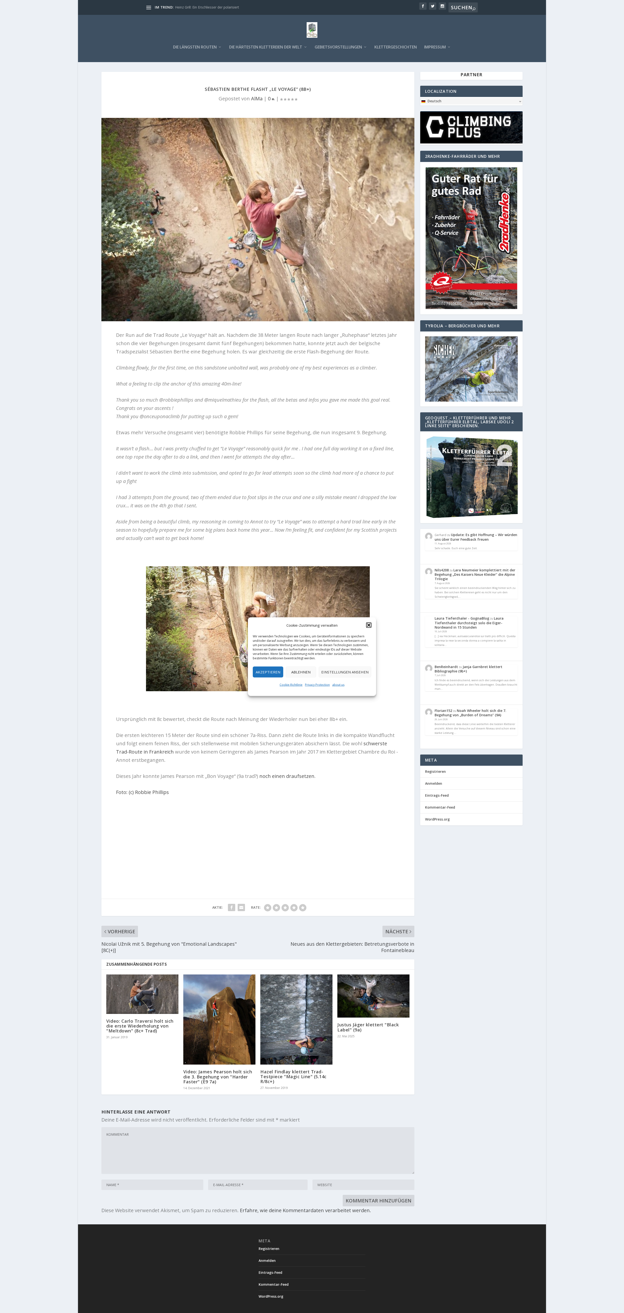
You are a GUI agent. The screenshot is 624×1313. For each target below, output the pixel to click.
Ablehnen (301, 672)
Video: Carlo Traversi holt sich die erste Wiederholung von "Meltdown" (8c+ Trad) (140, 1026)
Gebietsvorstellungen (338, 47)
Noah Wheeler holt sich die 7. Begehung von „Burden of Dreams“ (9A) (470, 712)
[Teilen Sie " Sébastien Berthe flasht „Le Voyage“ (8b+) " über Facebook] (231, 907)
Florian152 (443, 710)
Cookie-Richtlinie (291, 684)
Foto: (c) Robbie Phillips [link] (142, 792)
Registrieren (435, 771)
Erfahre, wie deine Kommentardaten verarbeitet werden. (305, 1210)
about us (338, 684)
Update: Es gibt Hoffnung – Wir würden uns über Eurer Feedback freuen (476, 536)
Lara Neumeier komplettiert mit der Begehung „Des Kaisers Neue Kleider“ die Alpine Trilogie (475, 574)
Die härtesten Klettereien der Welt (265, 47)
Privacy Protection (317, 684)
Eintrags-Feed (437, 795)
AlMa (257, 98)
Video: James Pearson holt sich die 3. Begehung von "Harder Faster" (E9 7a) (217, 1076)
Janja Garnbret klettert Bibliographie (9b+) (468, 668)
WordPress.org (437, 819)
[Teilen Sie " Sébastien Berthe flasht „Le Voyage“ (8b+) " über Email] (241, 907)
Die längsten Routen (195, 47)
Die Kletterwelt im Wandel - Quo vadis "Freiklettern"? (216, 7)
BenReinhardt (446, 666)
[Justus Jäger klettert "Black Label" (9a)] (373, 996)
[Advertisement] (258, 835)
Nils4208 (442, 570)
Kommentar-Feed (440, 807)
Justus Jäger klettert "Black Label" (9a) (368, 1027)
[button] (368, 625)
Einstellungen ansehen (345, 672)
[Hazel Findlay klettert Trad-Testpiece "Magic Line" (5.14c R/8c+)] (296, 1019)
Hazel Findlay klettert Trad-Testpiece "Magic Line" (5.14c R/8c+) (293, 1076)
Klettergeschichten (395, 47)
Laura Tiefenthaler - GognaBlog (462, 618)
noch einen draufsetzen (286, 776)
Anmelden (433, 783)
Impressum (435, 47)
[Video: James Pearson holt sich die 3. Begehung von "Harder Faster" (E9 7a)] (219, 1019)
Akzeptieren (268, 672)
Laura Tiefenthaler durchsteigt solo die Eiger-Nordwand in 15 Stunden (469, 622)
